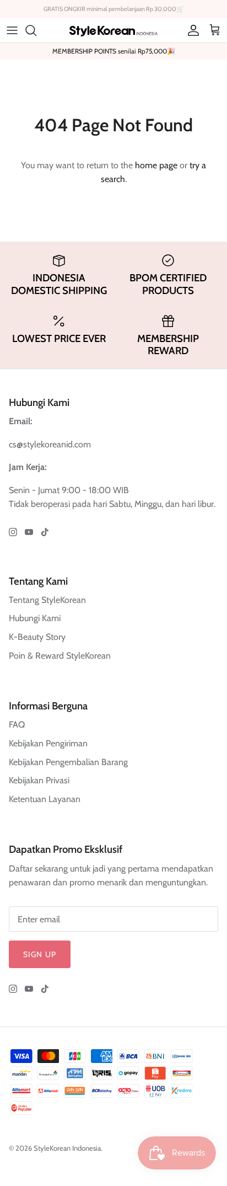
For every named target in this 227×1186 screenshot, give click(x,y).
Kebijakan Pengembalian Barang (68, 762)
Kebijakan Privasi (39, 780)
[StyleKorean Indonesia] (113, 30)
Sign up (39, 954)
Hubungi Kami (35, 618)
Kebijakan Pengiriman (48, 743)
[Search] (36, 30)
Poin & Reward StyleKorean (60, 655)
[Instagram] (13, 532)
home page (156, 165)
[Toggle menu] (12, 30)
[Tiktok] (45, 532)
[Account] (191, 30)
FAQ (17, 724)
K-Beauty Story (37, 637)
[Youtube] (29, 532)
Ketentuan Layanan (44, 799)
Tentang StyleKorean (47, 600)
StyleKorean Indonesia (67, 1148)
